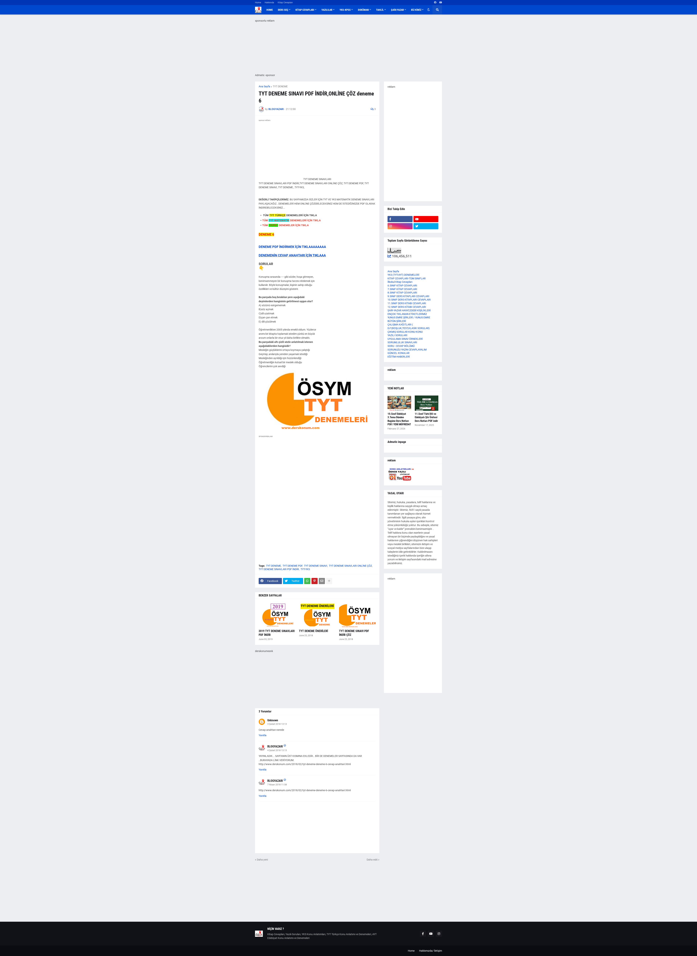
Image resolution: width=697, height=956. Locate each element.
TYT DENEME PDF (292, 565)
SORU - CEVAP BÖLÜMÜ (401, 346)
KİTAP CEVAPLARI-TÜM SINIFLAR (407, 278)
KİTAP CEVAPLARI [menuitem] (304, 9)
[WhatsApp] (307, 581)
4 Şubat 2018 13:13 (277, 750)
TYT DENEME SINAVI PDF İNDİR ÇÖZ (354, 633)
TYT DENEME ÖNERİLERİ (313, 631)
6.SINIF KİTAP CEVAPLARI (402, 285)
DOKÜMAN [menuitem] (363, 9)
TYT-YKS (305, 569)
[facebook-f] (400, 219)
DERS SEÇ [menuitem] (283, 9)
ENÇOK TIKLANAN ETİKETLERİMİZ (407, 314)
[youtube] (440, 2)
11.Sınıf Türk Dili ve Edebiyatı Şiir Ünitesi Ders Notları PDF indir (426, 417)
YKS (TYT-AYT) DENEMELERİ (403, 274)
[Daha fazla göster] (329, 581)
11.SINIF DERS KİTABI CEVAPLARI (407, 303)
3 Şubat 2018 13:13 (277, 724)
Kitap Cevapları (285, 2)
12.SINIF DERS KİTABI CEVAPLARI (407, 306)
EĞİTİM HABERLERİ (399, 356)
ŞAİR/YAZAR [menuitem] (397, 9)
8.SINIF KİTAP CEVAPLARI (402, 292)
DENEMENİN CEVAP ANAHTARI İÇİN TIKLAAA (292, 255)
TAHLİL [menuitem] (380, 9)
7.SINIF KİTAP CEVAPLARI (402, 289)
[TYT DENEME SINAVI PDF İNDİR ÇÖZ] (357, 615)
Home (258, 2)
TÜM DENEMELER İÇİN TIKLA (285, 225)
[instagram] (400, 226)
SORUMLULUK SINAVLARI (402, 342)
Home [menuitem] (269, 9)
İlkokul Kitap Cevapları (400, 281)
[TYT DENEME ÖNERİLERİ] (317, 615)
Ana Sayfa (264, 86)
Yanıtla (262, 735)
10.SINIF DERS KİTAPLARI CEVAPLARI (409, 299)
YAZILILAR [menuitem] (326, 9)
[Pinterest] (314, 581)
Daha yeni (262, 859)
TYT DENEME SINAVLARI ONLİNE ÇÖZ (350, 565)
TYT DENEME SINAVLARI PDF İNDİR (279, 569)
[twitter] (426, 226)
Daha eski (372, 859)
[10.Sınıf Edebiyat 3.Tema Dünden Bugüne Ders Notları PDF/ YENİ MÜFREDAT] (399, 403)
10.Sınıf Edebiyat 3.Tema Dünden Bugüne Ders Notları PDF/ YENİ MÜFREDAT (399, 419)
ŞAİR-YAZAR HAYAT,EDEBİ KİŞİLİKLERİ (409, 310)
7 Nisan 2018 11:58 (277, 784)
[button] (429, 10)
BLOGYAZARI (275, 746)
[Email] (322, 581)
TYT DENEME (280, 86)
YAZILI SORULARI (397, 335)
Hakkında (269, 2)
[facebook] (435, 2)
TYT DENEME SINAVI (315, 565)
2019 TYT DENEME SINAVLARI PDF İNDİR (277, 633)
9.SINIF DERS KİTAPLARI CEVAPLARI (408, 296)
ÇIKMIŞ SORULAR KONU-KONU (405, 331)
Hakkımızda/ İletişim (430, 950)
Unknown (272, 720)
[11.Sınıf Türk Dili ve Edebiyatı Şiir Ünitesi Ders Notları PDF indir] (426, 403)
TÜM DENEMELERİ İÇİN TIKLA (289, 215)
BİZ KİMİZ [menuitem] (416, 9)
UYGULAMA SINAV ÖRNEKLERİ (405, 338)
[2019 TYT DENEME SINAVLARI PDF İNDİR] (277, 615)
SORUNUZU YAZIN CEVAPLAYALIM (407, 349)
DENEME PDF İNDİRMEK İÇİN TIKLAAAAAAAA (292, 247)
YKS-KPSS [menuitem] (345, 9)
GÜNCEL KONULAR (398, 353)
